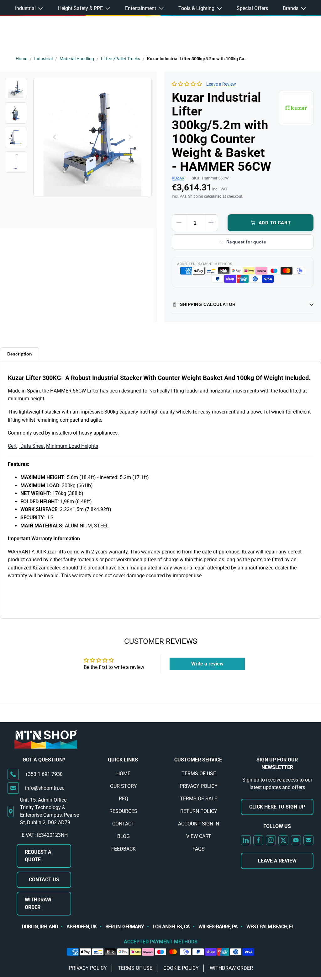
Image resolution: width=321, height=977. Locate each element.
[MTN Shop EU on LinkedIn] (246, 840)
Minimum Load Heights (72, 446)
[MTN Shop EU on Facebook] (258, 840)
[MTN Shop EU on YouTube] (296, 840)
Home (21, 58)
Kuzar (178, 178)
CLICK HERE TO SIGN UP (277, 807)
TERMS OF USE (199, 774)
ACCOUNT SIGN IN (198, 824)
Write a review (207, 664)
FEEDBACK (123, 849)
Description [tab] (19, 353)
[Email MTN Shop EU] (308, 840)
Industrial (43, 58)
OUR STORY (123, 786)
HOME (123, 774)
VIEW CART (198, 836)
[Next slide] (130, 137)
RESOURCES (123, 811)
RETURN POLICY (198, 811)
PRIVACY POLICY (199, 786)
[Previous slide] (55, 137)
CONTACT (123, 824)
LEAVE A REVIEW (277, 861)
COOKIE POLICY (181, 968)
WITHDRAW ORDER (38, 903)
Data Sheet (32, 446)
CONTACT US (44, 880)
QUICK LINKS (123, 760)
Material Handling (77, 58)
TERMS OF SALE (198, 799)
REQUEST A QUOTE (38, 855)
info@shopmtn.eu (45, 788)
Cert (12, 446)
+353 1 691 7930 (44, 774)
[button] (187, 84)
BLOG (123, 836)
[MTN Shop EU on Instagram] (271, 840)
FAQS (198, 849)
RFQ (123, 799)
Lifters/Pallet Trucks (120, 58)
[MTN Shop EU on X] (283, 840)
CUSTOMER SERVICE (198, 760)
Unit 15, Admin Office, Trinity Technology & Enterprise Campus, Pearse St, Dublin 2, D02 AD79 (49, 811)
